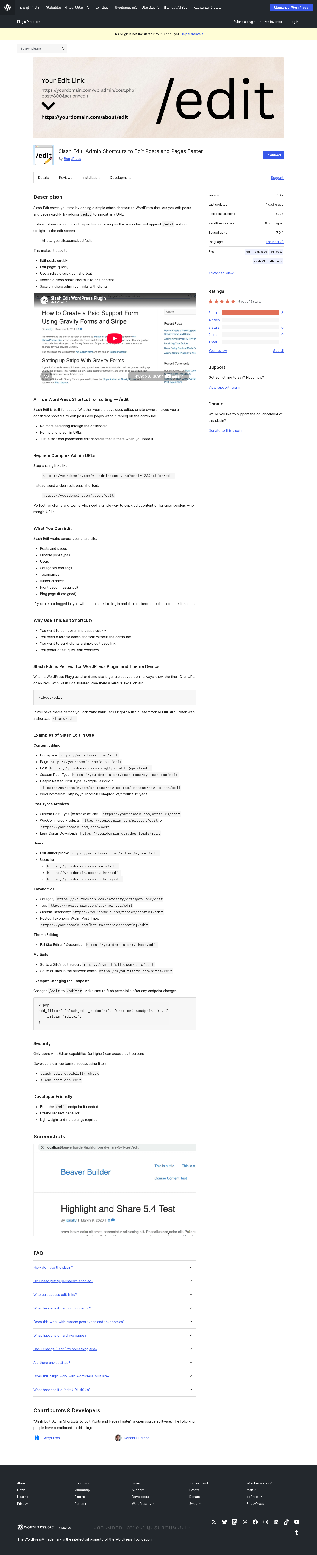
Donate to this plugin (225, 430)
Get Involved (198, 1483)
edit (248, 251)
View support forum (224, 387)
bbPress (254, 1496)
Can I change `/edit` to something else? (65, 1349)
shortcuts (276, 260)
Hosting (22, 1496)
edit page (261, 251)
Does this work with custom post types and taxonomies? (79, 1322)
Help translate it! (192, 34)
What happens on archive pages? (59, 1335)
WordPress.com (260, 1483)
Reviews (65, 177)
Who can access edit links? (55, 1295)
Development (120, 177)
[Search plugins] (63, 48)
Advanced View (221, 273)
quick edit (260, 260)
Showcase (82, 1483)
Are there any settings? (51, 1363)
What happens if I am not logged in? (62, 1308)
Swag (195, 1503)
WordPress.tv (143, 1503)
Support (277, 177)
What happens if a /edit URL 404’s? (62, 1390)
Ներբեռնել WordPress (291, 7)
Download (273, 155)
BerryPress (72, 158)
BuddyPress (257, 1503)
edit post (276, 251)
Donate (196, 1496)
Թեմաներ (82, 1490)
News (21, 1490)
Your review (218, 350)
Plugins (80, 1496)
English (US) (275, 242)
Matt (252, 1490)
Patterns (81, 1503)
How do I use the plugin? (53, 1267)
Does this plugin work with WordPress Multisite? (71, 1376)
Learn (136, 1483)
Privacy (22, 1503)
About (21, 1483)
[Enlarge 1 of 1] (190, 1150)
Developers (140, 1496)
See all (278, 350)
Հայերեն (64, 1527)
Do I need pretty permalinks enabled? (63, 1281)
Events (194, 1490)
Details (43, 177)
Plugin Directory (28, 22)
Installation (91, 177)
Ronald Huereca (136, 1438)
